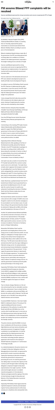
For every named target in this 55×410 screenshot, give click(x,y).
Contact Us (21, 401)
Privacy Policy (33, 401)
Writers (27, 401)
